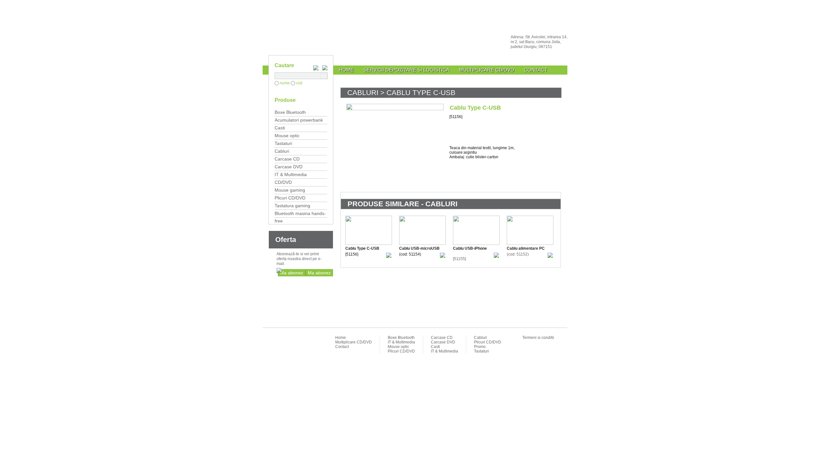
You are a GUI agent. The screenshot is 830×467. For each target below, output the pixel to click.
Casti (280, 127)
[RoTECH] (415, 41)
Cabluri (282, 151)
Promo (480, 346)
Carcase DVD (288, 166)
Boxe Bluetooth (290, 112)
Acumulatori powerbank (299, 120)
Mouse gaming (290, 190)
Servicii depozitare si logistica (406, 70)
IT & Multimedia (291, 174)
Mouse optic (287, 135)
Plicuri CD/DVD (290, 197)
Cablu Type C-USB (362, 248)
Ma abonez (319, 272)
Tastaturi (283, 143)
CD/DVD (283, 182)
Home (346, 70)
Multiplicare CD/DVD (486, 70)
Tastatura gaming (292, 205)
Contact (535, 70)
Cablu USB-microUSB (419, 248)
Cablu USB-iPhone (470, 248)
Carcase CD (287, 159)
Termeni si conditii (538, 337)
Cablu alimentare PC (526, 248)
